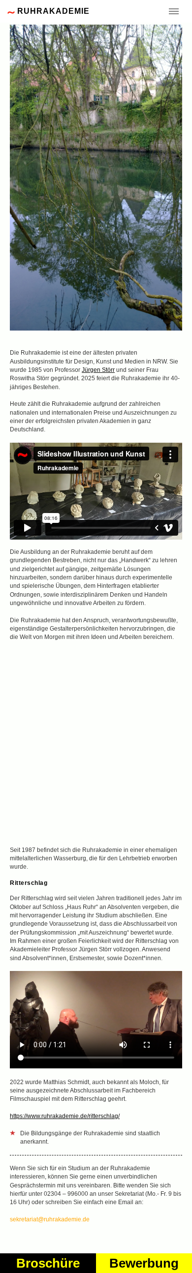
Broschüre (48, 1263)
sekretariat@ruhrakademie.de (50, 1219)
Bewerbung (144, 1263)
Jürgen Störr (98, 369)
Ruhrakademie (53, 11)
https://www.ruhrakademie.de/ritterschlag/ (65, 1116)
